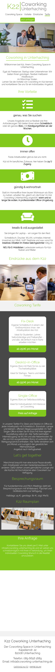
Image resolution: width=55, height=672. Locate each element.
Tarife (47, 14)
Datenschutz (21, 667)
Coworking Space (13, 14)
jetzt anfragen (27, 19)
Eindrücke (38, 14)
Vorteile (27, 14)
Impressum (35, 667)
